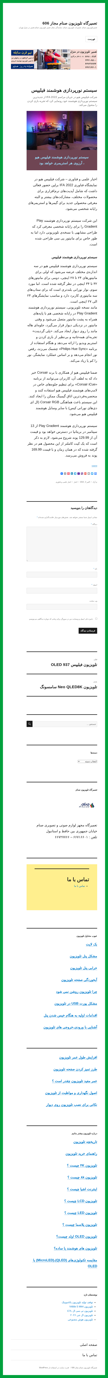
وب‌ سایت (93, 601)
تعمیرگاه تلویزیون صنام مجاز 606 (69, 23)
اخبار (75, 482)
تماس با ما (79, 886)
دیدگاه (94, 524)
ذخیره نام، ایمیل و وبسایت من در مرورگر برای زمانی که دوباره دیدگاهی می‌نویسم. (61, 619)
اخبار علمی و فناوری (63, 482)
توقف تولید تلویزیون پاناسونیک (77, 1302)
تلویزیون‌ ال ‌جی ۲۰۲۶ (81, 1315)
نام (95, 569)
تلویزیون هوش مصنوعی (80, 1319)
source (94, 466)
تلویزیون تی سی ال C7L (80, 1311)
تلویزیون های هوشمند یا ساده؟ (75, 1248)
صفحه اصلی (88, 1345)
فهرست (91, 39)
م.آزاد (95, 482)
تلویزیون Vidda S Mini (81, 1306)
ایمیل (94, 585)
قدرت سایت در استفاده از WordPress (54, 1368)
